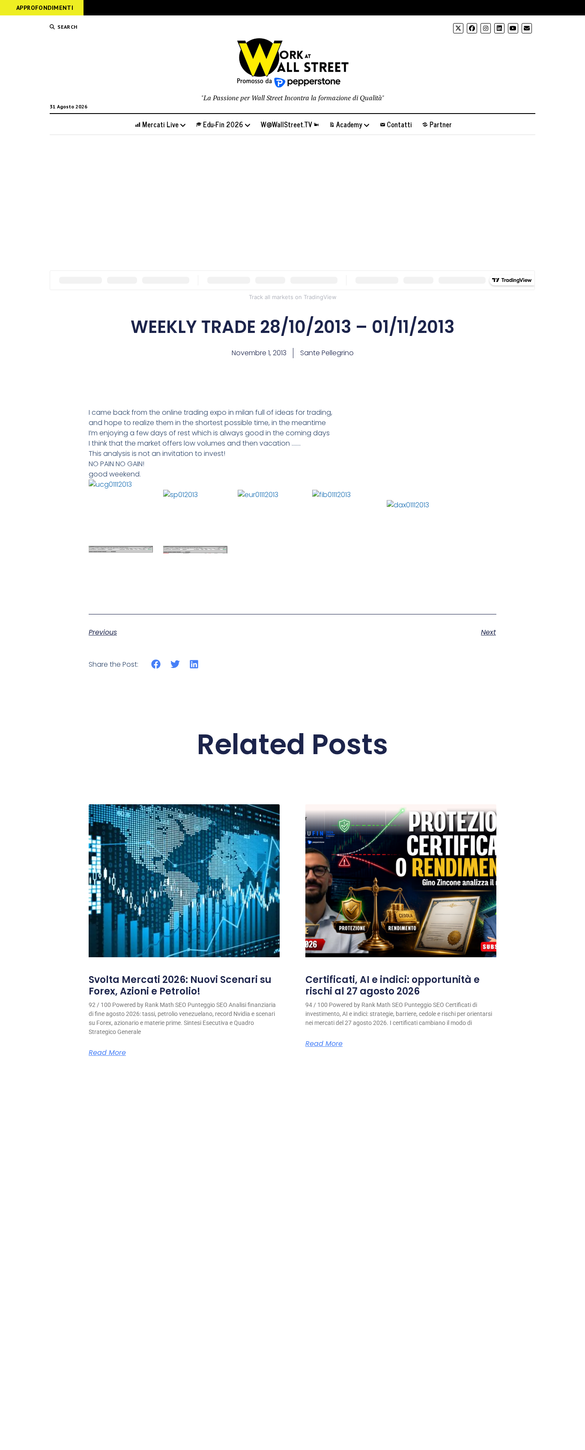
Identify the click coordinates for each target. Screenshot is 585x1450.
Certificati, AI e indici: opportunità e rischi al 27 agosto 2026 (392, 985)
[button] (156, 664)
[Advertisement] (292, 203)
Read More (107, 1052)
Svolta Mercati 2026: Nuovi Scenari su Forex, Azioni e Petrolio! (180, 985)
